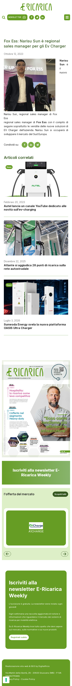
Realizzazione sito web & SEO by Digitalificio (27, 666)
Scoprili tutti (60, 494)
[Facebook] (24, 145)
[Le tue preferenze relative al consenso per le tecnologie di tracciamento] (6, 680)
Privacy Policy (12, 679)
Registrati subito (19, 637)
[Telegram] (37, 145)
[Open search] (3, 17)
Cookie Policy (28, 679)
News (9, 167)
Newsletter (14, 17)
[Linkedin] (31, 145)
